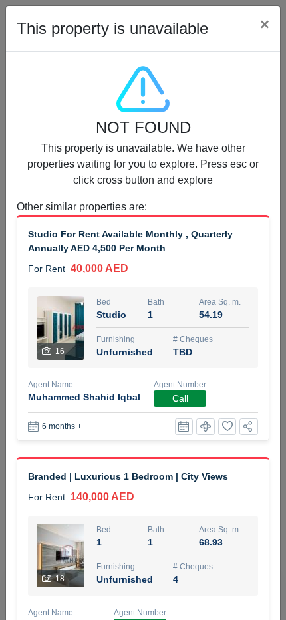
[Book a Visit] (184, 426)
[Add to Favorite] (227, 426)
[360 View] (205, 426)
